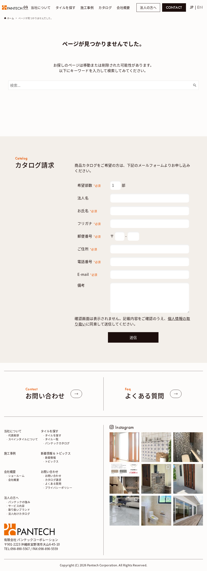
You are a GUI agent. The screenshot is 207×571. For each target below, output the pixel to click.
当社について (13, 431)
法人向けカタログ (19, 513)
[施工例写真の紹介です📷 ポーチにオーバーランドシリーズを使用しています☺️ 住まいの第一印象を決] (188, 479)
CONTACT (174, 7)
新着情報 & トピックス (56, 453)
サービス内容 (16, 506)
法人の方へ (148, 7)
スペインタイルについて (23, 439)
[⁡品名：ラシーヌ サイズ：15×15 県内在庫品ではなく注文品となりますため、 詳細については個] (156, 447)
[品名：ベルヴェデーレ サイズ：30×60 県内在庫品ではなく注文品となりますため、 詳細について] (124, 510)
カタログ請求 (53, 480)
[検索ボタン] (195, 85)
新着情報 (50, 457)
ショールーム (16, 476)
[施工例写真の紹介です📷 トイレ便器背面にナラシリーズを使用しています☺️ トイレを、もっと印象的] (188, 447)
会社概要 (10, 471)
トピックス (52, 461)
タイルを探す (49, 431)
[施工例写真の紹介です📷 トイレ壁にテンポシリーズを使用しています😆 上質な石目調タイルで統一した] (156, 510)
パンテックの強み (19, 502)
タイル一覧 (52, 439)
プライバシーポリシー (58, 487)
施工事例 (10, 453)
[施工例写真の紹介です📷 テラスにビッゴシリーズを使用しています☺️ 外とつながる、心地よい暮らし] (188, 510)
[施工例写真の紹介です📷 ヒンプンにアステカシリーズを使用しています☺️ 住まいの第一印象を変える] (156, 479)
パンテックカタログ (57, 443)
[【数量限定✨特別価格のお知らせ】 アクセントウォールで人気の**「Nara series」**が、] (124, 479)
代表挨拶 (13, 435)
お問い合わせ (49, 471)
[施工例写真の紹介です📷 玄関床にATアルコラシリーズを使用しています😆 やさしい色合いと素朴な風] (124, 447)
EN (200, 7)
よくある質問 (53, 483)
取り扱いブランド (19, 509)
